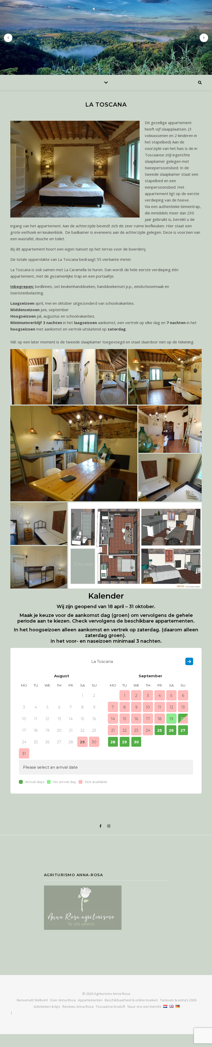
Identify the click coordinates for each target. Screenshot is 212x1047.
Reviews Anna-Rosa (78, 1006)
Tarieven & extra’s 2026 (178, 1000)
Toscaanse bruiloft (110, 1006)
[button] (31, 377)
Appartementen (90, 1000)
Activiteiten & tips (47, 1006)
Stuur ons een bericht (144, 1006)
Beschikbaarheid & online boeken (131, 1000)
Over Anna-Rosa (63, 1000)
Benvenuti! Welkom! (32, 1000)
